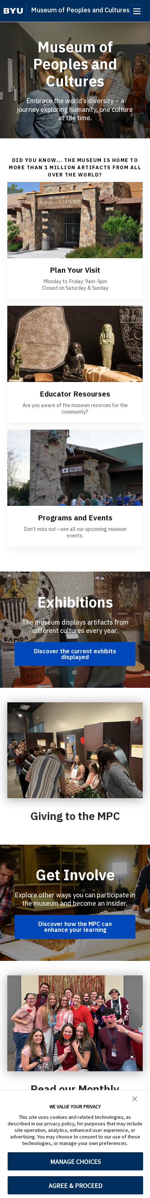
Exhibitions (75, 602)
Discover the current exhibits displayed (75, 654)
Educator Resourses (75, 394)
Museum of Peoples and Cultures (80, 10)
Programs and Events (75, 518)
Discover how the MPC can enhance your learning (75, 926)
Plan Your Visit (75, 270)
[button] (134, 1098)
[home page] (13, 11)
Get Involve (75, 874)
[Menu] (136, 11)
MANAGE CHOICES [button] (75, 1161)
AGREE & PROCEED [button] (75, 1185)
